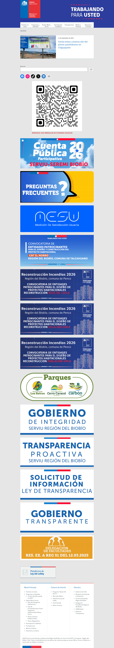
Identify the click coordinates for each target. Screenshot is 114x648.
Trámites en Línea (25, 26)
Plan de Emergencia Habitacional (34, 603)
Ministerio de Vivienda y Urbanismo (82, 595)
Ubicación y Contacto (88, 26)
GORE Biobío (79, 609)
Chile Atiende (57, 603)
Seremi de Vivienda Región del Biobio (82, 599)
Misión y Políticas (78, 26)
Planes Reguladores (34, 621)
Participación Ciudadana (58, 26)
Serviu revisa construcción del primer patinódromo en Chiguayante (73, 45)
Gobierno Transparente (80, 612)
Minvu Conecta (57, 605)
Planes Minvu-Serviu (46, 26)
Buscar (22, 66)
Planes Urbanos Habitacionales (33, 617)
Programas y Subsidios (36, 26)
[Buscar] (91, 69)
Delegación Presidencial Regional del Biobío (82, 605)
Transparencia (69, 25)
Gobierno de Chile (81, 592)
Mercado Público (58, 596)
